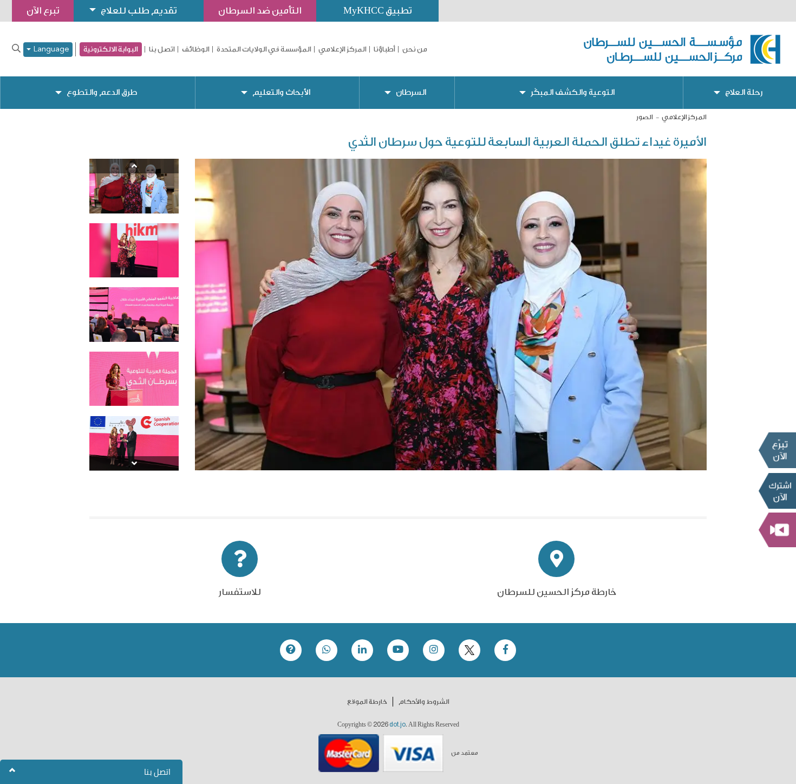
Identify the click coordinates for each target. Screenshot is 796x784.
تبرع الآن (777, 450)
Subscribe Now (777, 491)
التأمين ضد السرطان (260, 10)
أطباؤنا (384, 49)
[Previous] (134, 166)
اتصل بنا (162, 49)
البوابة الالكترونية (110, 49)
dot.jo (397, 724)
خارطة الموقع (367, 701)
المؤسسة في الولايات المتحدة (264, 49)
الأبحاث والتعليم (281, 92)
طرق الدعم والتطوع (102, 92)
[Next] (134, 463)
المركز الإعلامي (342, 49)
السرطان (411, 92)
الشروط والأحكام (424, 701)
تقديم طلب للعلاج (139, 10)
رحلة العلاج (743, 92)
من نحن (414, 49)
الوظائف (196, 49)
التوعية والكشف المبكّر (573, 92)
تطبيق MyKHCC (377, 10)
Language (50, 50)
